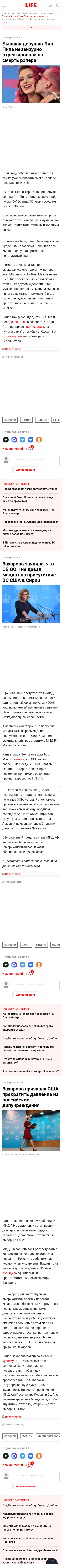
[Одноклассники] (38, 439)
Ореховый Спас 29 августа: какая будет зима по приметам (29, 499)
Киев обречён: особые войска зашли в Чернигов (28, 1540)
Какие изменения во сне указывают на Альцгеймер (28, 511)
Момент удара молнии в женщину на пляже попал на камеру (27, 532)
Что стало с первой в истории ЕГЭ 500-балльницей (28, 1060)
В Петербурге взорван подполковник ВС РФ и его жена (29, 544)
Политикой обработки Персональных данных (24, 16)
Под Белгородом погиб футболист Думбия (30, 489)
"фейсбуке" (10, 1361)
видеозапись (35, 326)
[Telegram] (22, 439)
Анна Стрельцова (14, 357)
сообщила (9, 1273)
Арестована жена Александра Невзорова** (31, 522)
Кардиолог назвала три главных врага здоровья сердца (28, 1027)
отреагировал (12, 336)
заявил (19, 759)
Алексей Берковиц (15, 1424)
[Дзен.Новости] (5, 439)
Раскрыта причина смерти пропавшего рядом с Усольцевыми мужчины (28, 1048)
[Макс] (14, 439)
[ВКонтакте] (30, 439)
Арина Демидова (14, 882)
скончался (18, 322)
